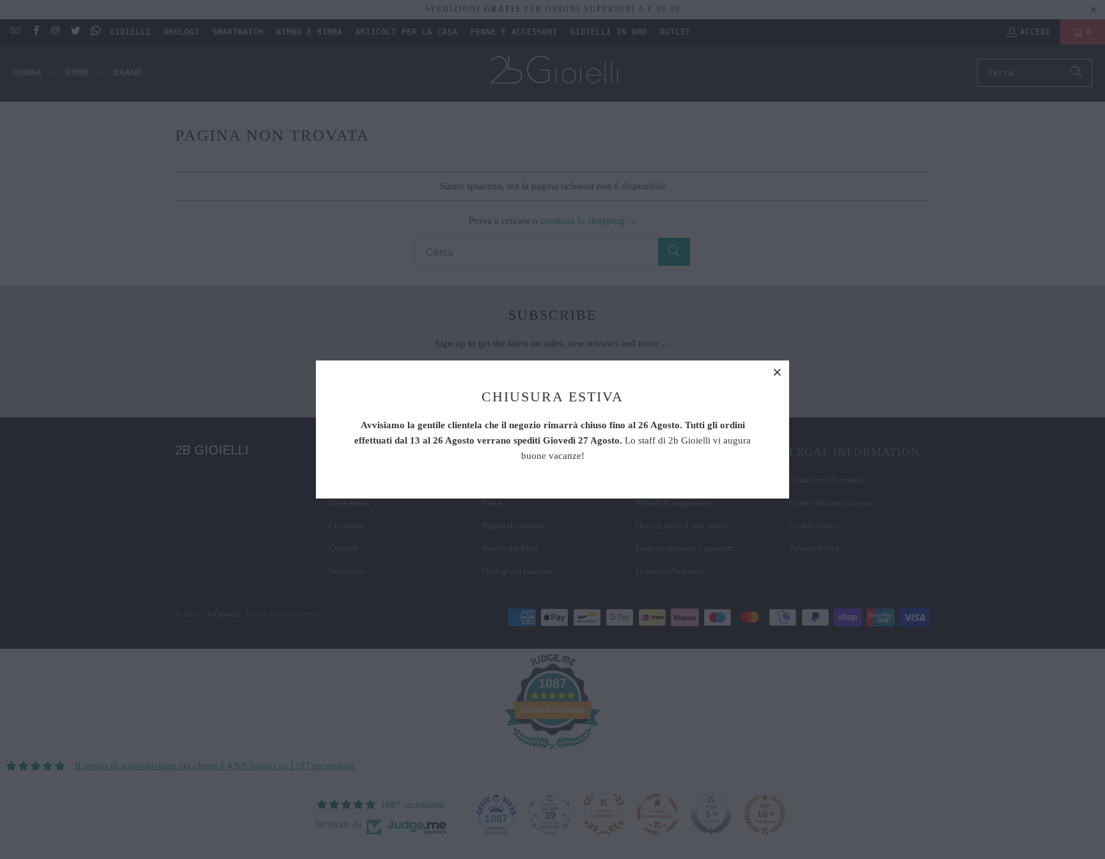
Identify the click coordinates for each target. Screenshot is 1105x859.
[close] (777, 371)
